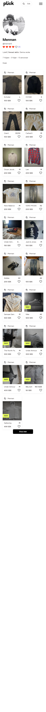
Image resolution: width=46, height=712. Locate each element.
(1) (19, 47)
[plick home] (9, 4)
